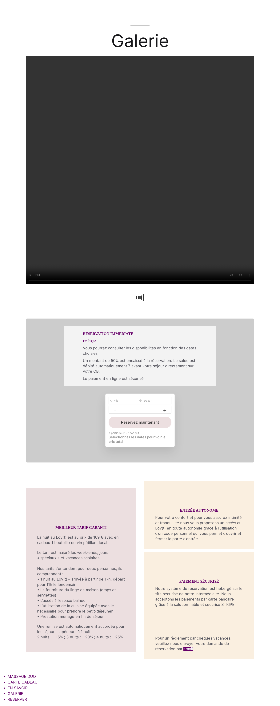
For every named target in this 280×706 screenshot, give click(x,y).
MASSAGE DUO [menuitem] (22, 676)
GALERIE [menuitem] (15, 693)
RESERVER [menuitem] (17, 699)
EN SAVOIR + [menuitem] (19, 688)
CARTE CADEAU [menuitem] (23, 682)
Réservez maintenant (140, 422)
